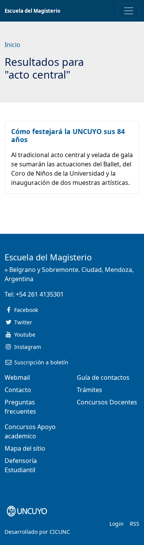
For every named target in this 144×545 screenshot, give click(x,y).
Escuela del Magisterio (32, 10)
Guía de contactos (103, 377)
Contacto (18, 390)
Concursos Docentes (107, 402)
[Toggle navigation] (128, 10)
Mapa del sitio (25, 448)
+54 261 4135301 (40, 294)
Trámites (89, 390)
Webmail (17, 377)
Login (116, 523)
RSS (134, 523)
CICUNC (60, 531)
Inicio (12, 44)
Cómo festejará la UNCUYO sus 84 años (68, 135)
